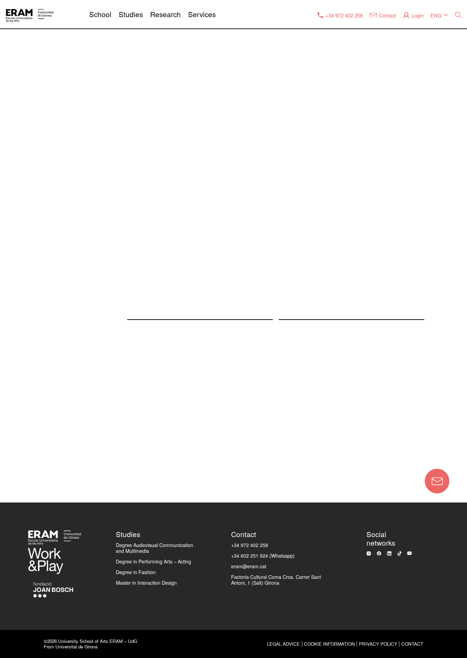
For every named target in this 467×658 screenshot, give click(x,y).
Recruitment (24, 377)
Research (165, 14)
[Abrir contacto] (437, 481)
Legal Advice (283, 644)
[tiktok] (399, 553)
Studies (131, 14)
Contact (73, 451)
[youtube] (409, 553)
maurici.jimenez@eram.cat (312, 307)
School (100, 14)
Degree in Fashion (136, 572)
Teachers (21, 332)
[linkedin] (389, 553)
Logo (14, 400)
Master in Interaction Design (146, 582)
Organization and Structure (44, 220)
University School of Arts (41, 197)
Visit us (17, 422)
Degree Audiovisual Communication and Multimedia (154, 548)
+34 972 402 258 (249, 545)
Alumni (17, 355)
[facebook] (379, 553)
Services (202, 14)
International (24, 310)
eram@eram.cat (248, 566)
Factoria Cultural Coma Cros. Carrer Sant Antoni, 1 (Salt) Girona (276, 579)
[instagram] (368, 553)
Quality (17, 242)
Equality (18, 265)
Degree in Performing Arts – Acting (153, 561)
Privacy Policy (378, 644)
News (15, 287)
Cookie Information (329, 644)
